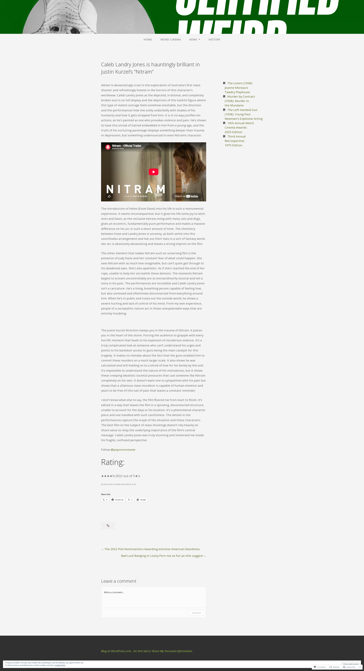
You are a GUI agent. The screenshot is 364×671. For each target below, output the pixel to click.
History (214, 39)
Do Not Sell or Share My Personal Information (162, 651)
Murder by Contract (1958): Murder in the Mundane (240, 100)
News (193, 39)
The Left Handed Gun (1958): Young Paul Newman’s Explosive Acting (244, 114)
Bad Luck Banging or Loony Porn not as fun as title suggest (162, 556)
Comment (196, 613)
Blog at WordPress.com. (116, 651)
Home (148, 39)
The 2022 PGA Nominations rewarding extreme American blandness (152, 549)
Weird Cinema (171, 39)
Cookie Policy (60, 665)
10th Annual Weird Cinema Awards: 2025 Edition (239, 127)
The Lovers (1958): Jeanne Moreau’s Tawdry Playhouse (239, 87)
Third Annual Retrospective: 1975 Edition (235, 140)
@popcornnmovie (123, 450)
